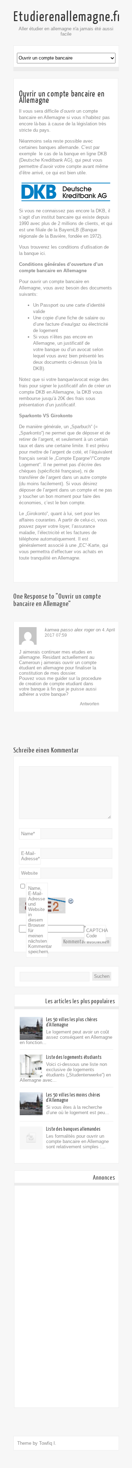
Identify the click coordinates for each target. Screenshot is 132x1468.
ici (42, 253)
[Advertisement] (66, 1296)
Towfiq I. (47, 1443)
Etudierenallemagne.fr (67, 17)
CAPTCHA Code (96, 933)
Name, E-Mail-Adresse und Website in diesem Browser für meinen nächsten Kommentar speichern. (38, 920)
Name (28, 833)
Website (29, 873)
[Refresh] (71, 902)
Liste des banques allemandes (73, 1129)
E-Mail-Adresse (30, 856)
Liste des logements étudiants (74, 1057)
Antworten (89, 703)
